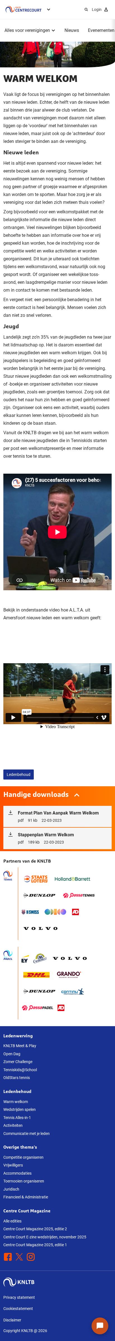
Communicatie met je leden (26, 1133)
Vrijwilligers (13, 1165)
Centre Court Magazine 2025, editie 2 (35, 1229)
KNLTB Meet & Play (19, 1045)
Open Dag (11, 1054)
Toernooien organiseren (23, 1181)
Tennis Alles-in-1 (17, 1117)
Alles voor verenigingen (27, 30)
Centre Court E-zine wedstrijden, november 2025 (44, 1237)
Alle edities (12, 1221)
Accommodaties (17, 1173)
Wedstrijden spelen (19, 1109)
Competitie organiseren (23, 1157)
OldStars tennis (16, 1077)
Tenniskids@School (20, 1070)
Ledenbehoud (18, 774)
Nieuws (71, 30)
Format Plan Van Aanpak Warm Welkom (58, 816)
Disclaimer (12, 1320)
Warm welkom (15, 1101)
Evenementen (101, 30)
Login (97, 9)
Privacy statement (19, 1297)
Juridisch (11, 1189)
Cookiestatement (18, 1308)
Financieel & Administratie (25, 1197)
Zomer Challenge (17, 1061)
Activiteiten (13, 1125)
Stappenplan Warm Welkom (46, 838)
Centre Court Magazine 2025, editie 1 (35, 1245)
